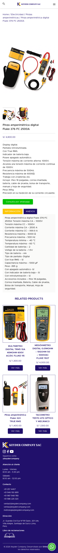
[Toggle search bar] (3, 3)
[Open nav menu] (54, 4)
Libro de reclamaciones (13, 531)
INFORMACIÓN (12, 211)
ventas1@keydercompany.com (17, 504)
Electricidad (17, 14)
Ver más (15, 368)
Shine (45, 547)
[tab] (13, 211)
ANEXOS (30, 211)
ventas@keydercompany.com (17, 507)
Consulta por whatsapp (18, 202)
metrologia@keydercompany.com (19, 510)
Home (6, 14)
